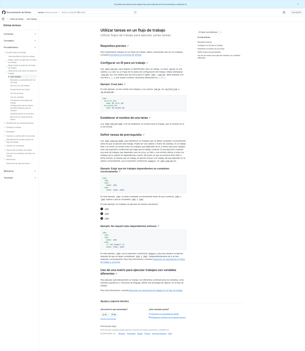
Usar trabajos (31, 19)
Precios (147, 333)
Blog (170, 333)
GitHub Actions (12, 25)
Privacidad (131, 333)
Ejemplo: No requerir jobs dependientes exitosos (128, 226)
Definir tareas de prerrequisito (121, 134)
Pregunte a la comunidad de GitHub (165, 314)
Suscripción (296, 12)
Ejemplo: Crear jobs (111, 84)
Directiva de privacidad (108, 319)
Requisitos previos (113, 46)
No (115, 314)
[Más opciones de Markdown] (221, 32)
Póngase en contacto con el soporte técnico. (168, 317)
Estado (140, 333)
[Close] (298, 4)
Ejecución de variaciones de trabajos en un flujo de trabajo (156, 290)
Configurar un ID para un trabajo (122, 62)
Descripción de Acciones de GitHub (125, 55)
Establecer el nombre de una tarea (124, 117)
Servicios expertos (159, 333)
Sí (106, 314)
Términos (121, 333)
